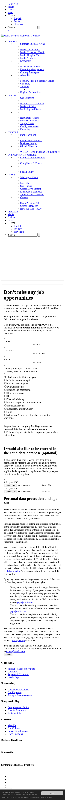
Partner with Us (28, 134)
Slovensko (19, 24)
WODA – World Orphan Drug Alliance (40, 151)
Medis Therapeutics (30, 49)
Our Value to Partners (31, 140)
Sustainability (27, 171)
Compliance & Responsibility (22, 154)
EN (13, 15)
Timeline (24, 86)
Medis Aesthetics (28, 58)
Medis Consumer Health (32, 52)
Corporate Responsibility (32, 157)
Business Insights (28, 143)
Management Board (30, 66)
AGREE (52, 793)
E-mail (37, 362)
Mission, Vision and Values (21, 668)
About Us (25, 75)
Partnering (13, 132)
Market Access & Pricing (32, 103)
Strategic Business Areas (32, 43)
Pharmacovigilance (29, 120)
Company (12, 41)
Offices (11, 9)
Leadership (25, 61)
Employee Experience (31, 191)
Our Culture (26, 186)
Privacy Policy (18, 640)
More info (48, 797)
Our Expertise (27, 97)
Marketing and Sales (30, 109)
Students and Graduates (32, 194)
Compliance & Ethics (30, 163)
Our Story (25, 83)
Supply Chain (27, 123)
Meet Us (24, 183)
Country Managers (29, 72)
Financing (25, 129)
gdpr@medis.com (25, 602)
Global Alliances (28, 146)
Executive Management (32, 69)
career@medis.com (15, 651)
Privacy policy (13, 571)
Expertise (12, 95)
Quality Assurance (29, 126)
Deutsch (18, 21)
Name (36, 344)
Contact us (13, 4)
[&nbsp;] (20, 112)
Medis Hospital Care (30, 55)
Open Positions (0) (29, 203)
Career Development (30, 188)
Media (11, 6)
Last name (38, 353)
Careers (11, 174)
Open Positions (15, 734)
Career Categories (29, 206)
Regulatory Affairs (29, 117)
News (10, 12)
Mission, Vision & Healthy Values (37, 80)
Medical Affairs (28, 106)
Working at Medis (29, 177)
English (17, 18)
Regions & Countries (30, 92)
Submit (8, 654)
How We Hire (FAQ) (30, 208)
